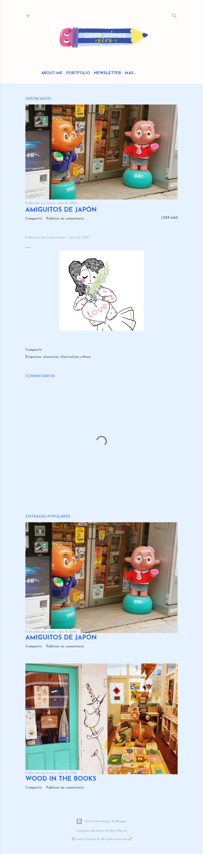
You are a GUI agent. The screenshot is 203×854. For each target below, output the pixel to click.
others (85, 357)
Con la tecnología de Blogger (106, 821)
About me (52, 73)
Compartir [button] (33, 218)
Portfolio (78, 73)
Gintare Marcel (116, 830)
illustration (69, 357)
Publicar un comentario (65, 218)
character (51, 357)
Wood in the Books (60, 779)
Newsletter (107, 73)
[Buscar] (174, 15)
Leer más (169, 218)
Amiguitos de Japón (61, 210)
